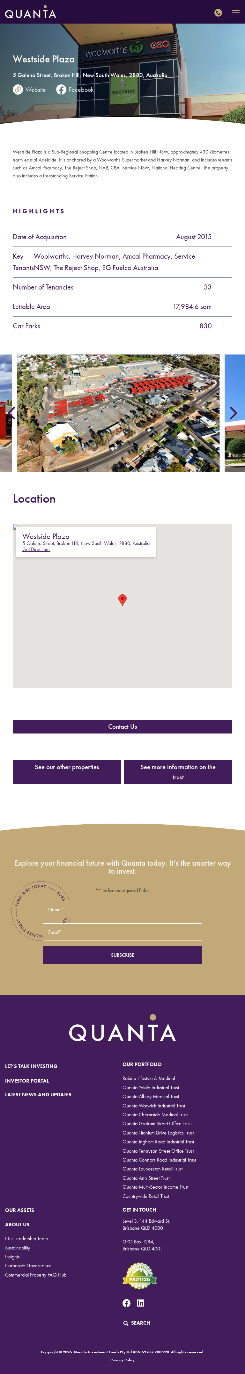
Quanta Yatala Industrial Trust (150, 1087)
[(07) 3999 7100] (219, 13)
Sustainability (17, 1247)
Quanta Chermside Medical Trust (155, 1114)
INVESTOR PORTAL (27, 1081)
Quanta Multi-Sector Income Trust (155, 1187)
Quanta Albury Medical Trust (150, 1096)
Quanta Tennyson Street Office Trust (158, 1151)
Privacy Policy (122, 1360)
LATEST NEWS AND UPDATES (38, 1094)
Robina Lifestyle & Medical (148, 1078)
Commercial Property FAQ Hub (35, 1274)
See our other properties (67, 767)
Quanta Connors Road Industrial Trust (159, 1159)
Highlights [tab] (39, 211)
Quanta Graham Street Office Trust (156, 1123)
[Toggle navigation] (236, 13)
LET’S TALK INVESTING (31, 1066)
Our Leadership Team (26, 1238)
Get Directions (36, 549)
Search (140, 1323)
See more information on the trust (178, 772)
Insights (12, 1256)
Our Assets (19, 1210)
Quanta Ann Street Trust (145, 1178)
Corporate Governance (28, 1265)
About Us (17, 1224)
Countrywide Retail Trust (145, 1196)
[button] (122, 600)
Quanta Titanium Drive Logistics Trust (158, 1132)
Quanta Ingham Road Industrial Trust (158, 1141)
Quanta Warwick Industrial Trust (153, 1105)
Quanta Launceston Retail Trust (152, 1168)
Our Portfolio (142, 1064)
